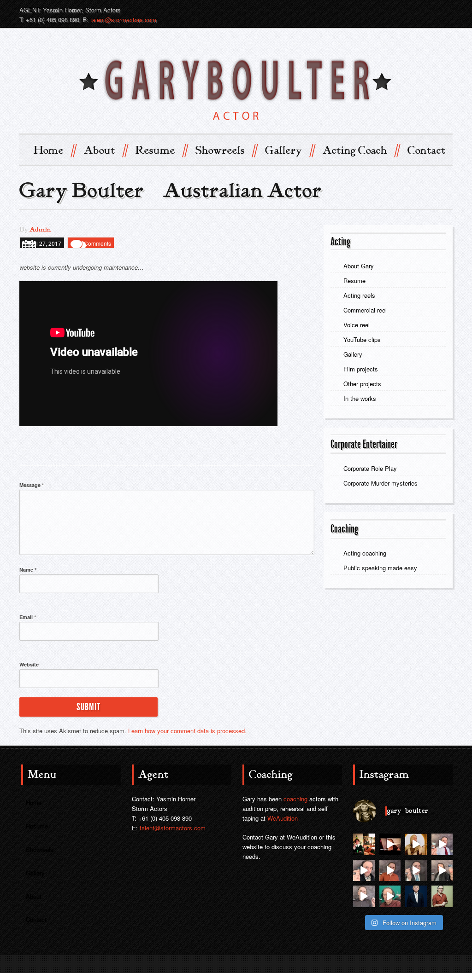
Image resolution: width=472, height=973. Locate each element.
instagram (444, 10)
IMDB (394, 10)
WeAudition (282, 818)
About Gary (358, 265)
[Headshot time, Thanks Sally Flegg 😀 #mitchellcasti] (442, 896)
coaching (295, 798)
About (105, 150)
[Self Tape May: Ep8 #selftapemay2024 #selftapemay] (442, 870)
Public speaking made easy (380, 567)
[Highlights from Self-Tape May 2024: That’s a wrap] (442, 844)
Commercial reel (365, 310)
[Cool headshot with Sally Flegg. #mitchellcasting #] (416, 896)
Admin (40, 230)
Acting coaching (364, 553)
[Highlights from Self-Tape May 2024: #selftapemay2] (364, 870)
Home (54, 150)
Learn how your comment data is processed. (187, 730)
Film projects (360, 369)
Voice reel (356, 324)
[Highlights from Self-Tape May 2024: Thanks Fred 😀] (390, 870)
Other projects (362, 383)
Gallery (289, 150)
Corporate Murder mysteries (381, 483)
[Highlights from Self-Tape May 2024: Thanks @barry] (364, 896)
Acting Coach (361, 150)
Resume (161, 150)
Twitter (411, 10)
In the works (359, 398)
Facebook (428, 10)
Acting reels (359, 295)
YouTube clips (362, 339)
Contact (426, 150)
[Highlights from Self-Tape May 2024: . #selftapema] (390, 896)
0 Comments (95, 243)
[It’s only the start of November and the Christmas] (364, 844)
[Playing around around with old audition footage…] (416, 844)
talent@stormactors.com (123, 19)
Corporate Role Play (370, 468)
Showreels (225, 150)
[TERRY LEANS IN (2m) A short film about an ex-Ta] (390, 844)
